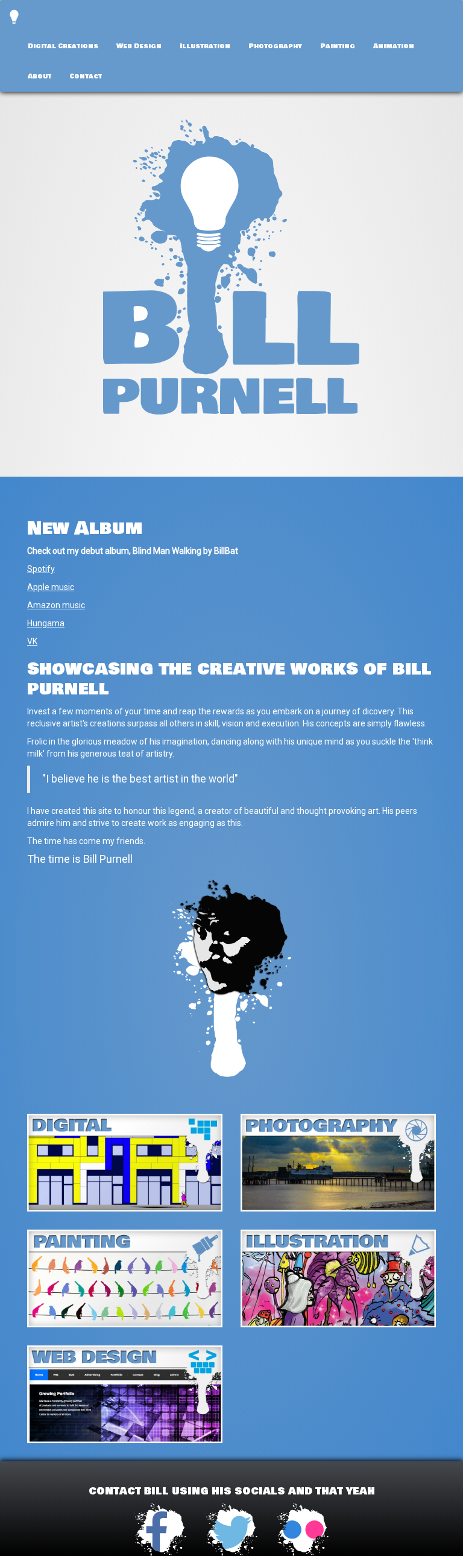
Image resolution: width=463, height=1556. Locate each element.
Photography (275, 46)
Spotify (41, 569)
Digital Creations (63, 46)
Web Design (139, 46)
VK (32, 641)
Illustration (205, 46)
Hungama (46, 623)
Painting (337, 46)
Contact (85, 76)
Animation (393, 46)
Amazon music (56, 605)
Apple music (50, 587)
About (39, 76)
